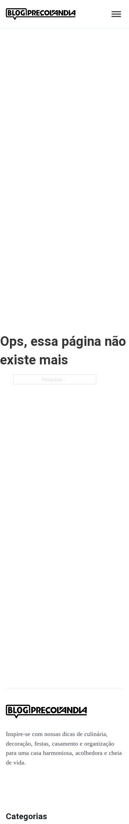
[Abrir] (116, 14)
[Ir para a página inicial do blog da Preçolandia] (41, 14)
